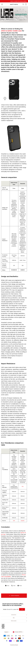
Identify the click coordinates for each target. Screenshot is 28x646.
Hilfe (14, 617)
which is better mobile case (11, 31)
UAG (14, 520)
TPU (23, 486)
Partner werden (13, 620)
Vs (14, 12)
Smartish (22, 520)
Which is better (18, 12)
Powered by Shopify (14, 644)
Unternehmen (13, 614)
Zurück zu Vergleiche (15, 595)
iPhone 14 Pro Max (4, 12)
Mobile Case (11, 12)
